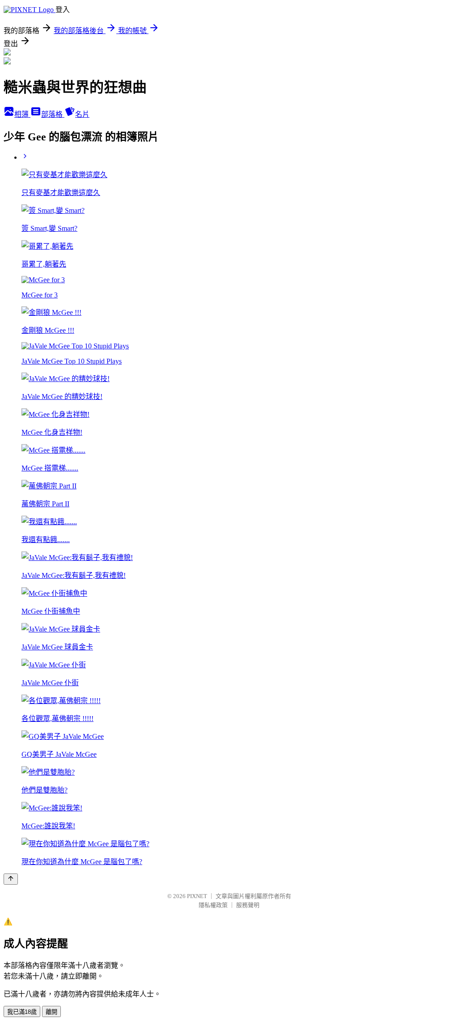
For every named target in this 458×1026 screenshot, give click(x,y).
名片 (82, 114)
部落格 (52, 114)
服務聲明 (247, 905)
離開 (51, 1012)
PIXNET (197, 896)
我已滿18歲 (22, 1012)
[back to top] (11, 879)
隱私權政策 (213, 905)
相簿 (22, 114)
